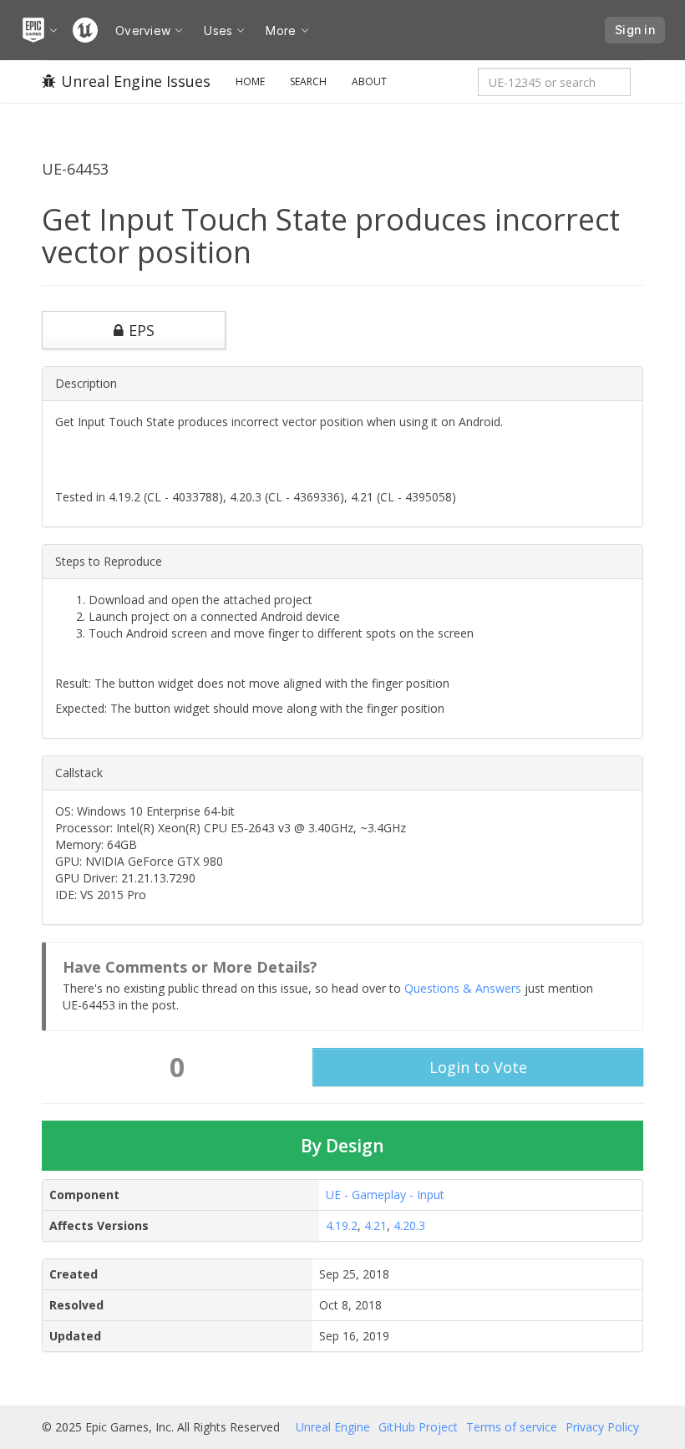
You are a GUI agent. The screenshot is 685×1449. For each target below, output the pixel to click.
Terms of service (511, 1427)
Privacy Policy (602, 1427)
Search (308, 81)
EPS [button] (142, 330)
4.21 (375, 1225)
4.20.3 (409, 1225)
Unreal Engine (333, 1427)
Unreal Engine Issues (136, 81)
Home (250, 81)
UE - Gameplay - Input (385, 1194)
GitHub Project (418, 1427)
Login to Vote (478, 1067)
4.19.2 (342, 1225)
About (369, 81)
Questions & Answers (462, 988)
